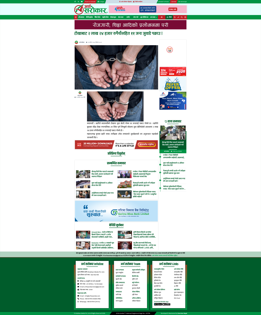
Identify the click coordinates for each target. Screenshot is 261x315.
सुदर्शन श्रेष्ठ (119, 279)
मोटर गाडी (135, 17)
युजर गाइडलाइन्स (179, 292)
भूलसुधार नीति (178, 280)
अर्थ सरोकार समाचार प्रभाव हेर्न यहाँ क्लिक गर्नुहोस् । (165, 255)
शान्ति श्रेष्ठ (118, 294)
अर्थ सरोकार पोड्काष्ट (126, 1)
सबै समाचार (81, 17)
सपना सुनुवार (119, 301)
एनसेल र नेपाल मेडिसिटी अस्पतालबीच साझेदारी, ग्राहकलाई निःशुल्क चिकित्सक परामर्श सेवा (144, 174)
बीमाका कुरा (113, 17)
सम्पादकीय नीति (178, 272)
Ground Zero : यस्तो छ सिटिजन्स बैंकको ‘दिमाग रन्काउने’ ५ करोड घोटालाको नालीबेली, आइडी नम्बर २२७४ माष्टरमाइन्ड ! (102, 234)
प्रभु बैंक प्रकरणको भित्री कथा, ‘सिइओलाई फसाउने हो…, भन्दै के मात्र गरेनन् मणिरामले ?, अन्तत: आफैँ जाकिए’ (144, 245)
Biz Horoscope (182, 1)
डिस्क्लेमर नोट (177, 295)
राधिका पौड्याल (136, 301)
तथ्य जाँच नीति (178, 277)
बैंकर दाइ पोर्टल (158, 283)
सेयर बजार (120, 17)
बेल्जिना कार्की (135, 272)
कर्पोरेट (128, 17)
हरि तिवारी (135, 285)
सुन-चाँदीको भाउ (144, 17)
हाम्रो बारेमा (177, 289)
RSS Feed (177, 298)
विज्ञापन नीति (177, 283)
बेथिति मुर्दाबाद (89, 17)
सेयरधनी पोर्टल (158, 272)
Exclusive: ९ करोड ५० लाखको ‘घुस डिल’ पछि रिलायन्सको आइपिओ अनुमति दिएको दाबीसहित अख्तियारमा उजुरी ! (103, 245)
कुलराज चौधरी (136, 288)
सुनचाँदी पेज (157, 286)
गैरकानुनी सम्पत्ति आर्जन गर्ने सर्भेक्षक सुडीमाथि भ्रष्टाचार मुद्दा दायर (144, 184)
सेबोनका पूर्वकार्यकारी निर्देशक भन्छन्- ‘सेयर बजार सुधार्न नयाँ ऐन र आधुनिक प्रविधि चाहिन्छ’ (144, 194)
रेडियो (170, 17)
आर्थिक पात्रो (157, 295)
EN (161, 17)
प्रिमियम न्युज (157, 292)
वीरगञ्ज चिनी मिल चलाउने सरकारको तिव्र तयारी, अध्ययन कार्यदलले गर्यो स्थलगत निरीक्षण (102, 174)
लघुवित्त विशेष (105, 17)
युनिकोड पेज (157, 280)
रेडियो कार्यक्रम (138, 1)
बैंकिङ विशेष (97, 17)
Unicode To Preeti (163, 1)
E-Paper (102, 1)
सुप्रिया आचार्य (119, 285)
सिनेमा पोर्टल (157, 277)
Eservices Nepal (182, 313)
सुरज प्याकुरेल (119, 272)
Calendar (173, 1)
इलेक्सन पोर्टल (158, 274)
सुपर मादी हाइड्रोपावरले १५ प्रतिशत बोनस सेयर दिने (102, 184)
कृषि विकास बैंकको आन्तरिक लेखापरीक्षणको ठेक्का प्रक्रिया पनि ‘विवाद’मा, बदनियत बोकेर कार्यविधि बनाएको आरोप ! (144, 234)
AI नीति (176, 286)
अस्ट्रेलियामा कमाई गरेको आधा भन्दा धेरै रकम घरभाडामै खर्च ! (103, 194)
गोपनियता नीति (178, 274)
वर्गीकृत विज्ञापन (158, 298)
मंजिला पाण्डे (119, 288)
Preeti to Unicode (90, 1)
